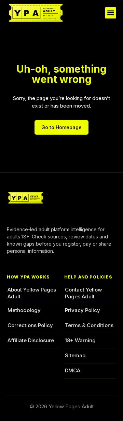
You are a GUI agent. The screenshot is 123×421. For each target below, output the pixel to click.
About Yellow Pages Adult (32, 293)
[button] (110, 12)
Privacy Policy (82, 310)
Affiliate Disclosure (31, 340)
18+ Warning (80, 340)
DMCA (72, 370)
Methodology (24, 310)
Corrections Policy (30, 325)
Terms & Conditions (89, 325)
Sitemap (75, 355)
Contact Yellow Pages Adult (83, 293)
